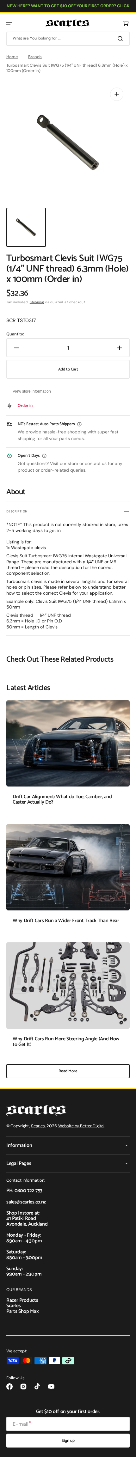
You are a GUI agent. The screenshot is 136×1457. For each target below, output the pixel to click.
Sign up (68, 1440)
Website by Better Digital (81, 1126)
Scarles (38, 1126)
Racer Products (22, 1300)
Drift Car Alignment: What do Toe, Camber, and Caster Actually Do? (62, 800)
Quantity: (15, 334)
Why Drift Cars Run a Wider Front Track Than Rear (66, 920)
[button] (9, 23)
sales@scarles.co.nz (26, 1202)
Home (12, 56)
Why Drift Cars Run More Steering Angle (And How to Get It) (66, 1042)
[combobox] (68, 39)
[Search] (121, 39)
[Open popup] (79, 424)
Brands (35, 56)
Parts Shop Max (22, 1311)
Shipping (37, 302)
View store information (32, 391)
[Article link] (68, 757)
